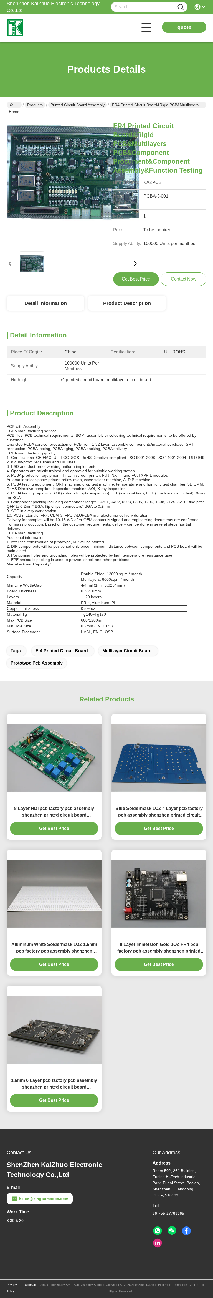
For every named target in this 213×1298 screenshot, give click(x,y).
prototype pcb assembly (37, 663)
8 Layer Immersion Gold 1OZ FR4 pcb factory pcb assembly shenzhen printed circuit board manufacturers (159, 948)
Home (14, 105)
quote (184, 27)
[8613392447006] (158, 1231)
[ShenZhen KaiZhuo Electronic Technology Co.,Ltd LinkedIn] (158, 1243)
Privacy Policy (12, 1288)
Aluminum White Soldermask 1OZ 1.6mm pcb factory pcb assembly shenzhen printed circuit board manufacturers (54, 948)
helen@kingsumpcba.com (43, 1198)
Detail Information (45, 303)
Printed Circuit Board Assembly (77, 105)
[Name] (180, 7)
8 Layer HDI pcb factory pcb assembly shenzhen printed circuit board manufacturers (54, 812)
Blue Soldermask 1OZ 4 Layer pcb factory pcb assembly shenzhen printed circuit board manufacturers (159, 812)
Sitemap (30, 1284)
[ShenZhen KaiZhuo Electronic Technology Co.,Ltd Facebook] (186, 1231)
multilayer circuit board (127, 650)
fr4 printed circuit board (62, 650)
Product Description (127, 303)
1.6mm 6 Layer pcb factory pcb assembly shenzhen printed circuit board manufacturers (54, 1084)
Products (35, 105)
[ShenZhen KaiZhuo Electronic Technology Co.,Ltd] (37, 27)
